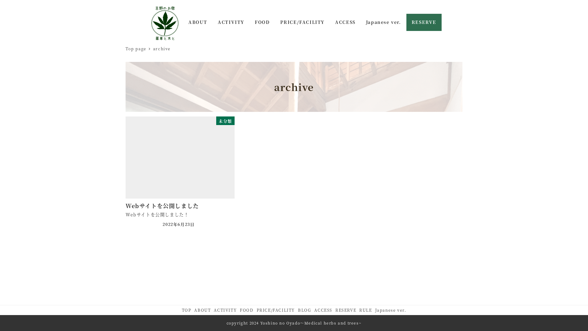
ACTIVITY (225, 310)
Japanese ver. (390, 310)
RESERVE (345, 310)
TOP (186, 310)
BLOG (304, 310)
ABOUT (202, 310)
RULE (365, 310)
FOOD (246, 310)
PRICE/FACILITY (276, 310)
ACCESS (323, 310)
